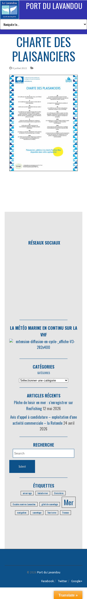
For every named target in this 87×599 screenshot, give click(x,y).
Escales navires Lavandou (24, 504)
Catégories (43, 367)
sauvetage (36, 512)
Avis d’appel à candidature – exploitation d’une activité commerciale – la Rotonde (43, 420)
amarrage (27, 493)
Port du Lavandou (54, 5)
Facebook (47, 581)
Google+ (76, 581)
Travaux (65, 512)
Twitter (62, 581)
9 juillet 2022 (20, 68)
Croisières (59, 493)
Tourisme (51, 512)
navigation (21, 512)
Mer (69, 502)
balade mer (43, 493)
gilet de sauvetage (50, 504)
